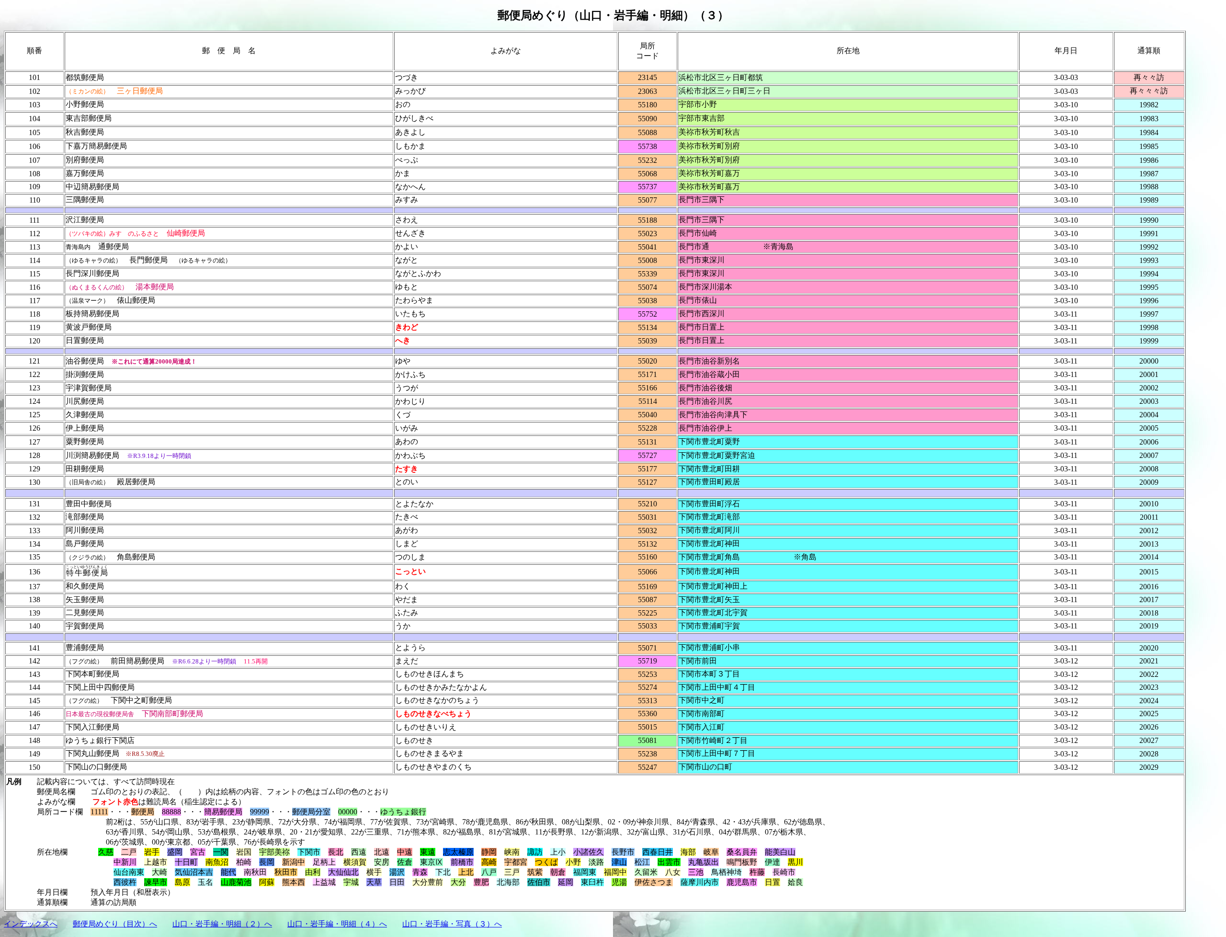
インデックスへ (30, 924)
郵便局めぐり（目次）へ (115, 924)
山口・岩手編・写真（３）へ (452, 924)
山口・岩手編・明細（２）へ (222, 924)
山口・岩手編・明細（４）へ (337, 924)
